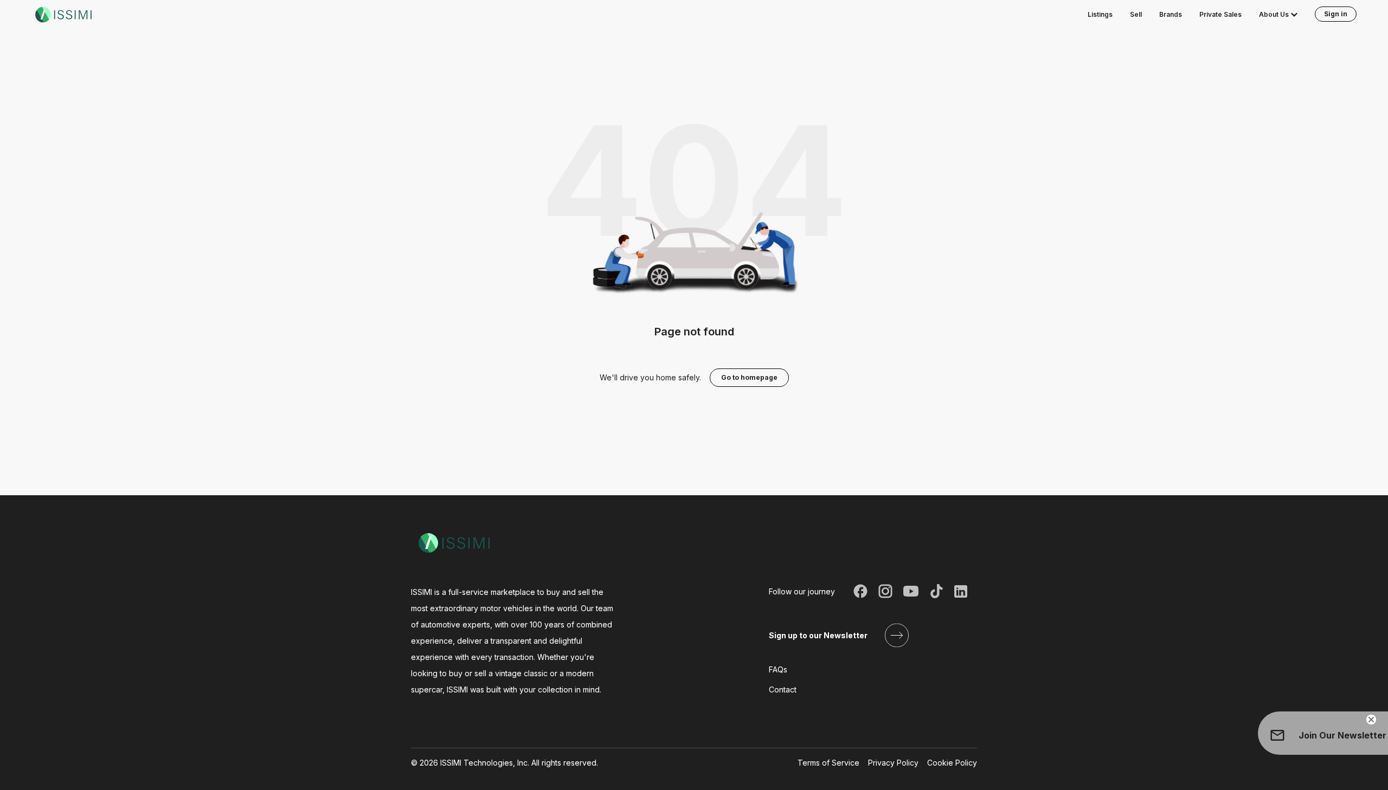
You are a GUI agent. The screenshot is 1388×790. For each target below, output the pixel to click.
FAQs (778, 669)
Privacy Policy (893, 762)
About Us (1274, 14)
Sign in (1335, 14)
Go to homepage (749, 377)
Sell (1136, 14)
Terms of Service (828, 762)
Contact (782, 689)
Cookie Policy (952, 762)
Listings (1100, 14)
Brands (1170, 14)
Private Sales (1220, 14)
